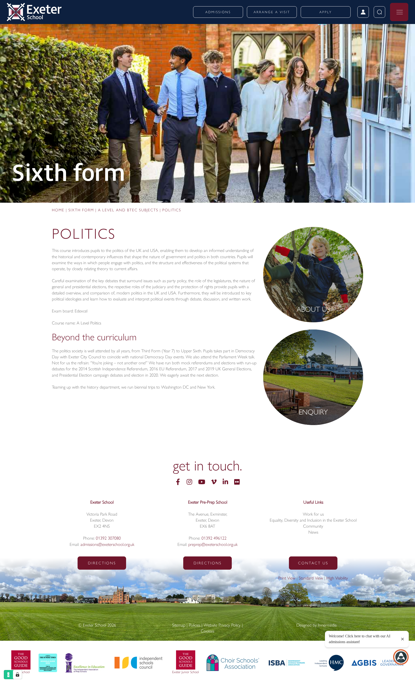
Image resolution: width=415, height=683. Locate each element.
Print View (286, 578)
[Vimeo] (214, 482)
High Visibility (337, 578)
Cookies (207, 631)
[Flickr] (237, 482)
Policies (194, 625)
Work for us (313, 514)
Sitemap (178, 625)
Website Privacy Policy (222, 625)
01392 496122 (213, 539)
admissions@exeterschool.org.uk (107, 545)
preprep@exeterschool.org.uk (213, 545)
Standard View (311, 578)
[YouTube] (201, 482)
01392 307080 (108, 539)
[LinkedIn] (225, 482)
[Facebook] (178, 482)
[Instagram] (189, 482)
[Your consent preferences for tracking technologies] (17, 674)
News (313, 533)
